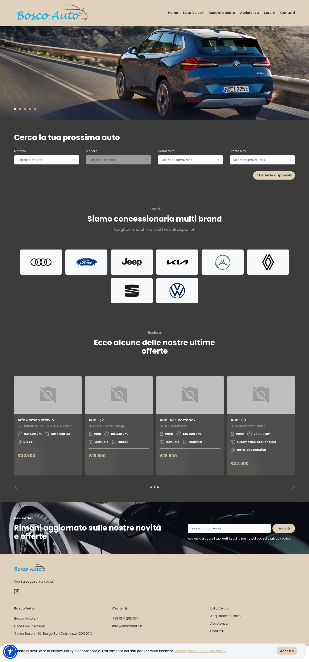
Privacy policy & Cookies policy (200, 651)
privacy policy (280, 538)
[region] (154, 432)
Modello (91, 151)
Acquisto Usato (222, 12)
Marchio (20, 151)
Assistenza (249, 12)
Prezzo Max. (238, 151)
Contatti (287, 12)
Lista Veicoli (193, 12)
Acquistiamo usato (225, 615)
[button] (10, 652)
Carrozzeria (166, 151)
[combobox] (46, 159)
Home (173, 12)
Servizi (269, 12)
